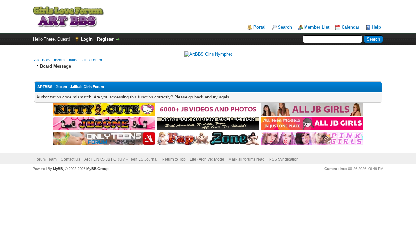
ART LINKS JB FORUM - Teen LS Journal (121, 159)
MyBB (58, 169)
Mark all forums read (246, 159)
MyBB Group (97, 169)
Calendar (350, 27)
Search (285, 27)
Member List (316, 27)
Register (105, 39)
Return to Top (174, 159)
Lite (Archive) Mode (207, 159)
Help (376, 27)
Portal (260, 27)
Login (87, 39)
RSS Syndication (284, 159)
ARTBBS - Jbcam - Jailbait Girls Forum (68, 60)
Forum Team (45, 159)
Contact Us (70, 159)
